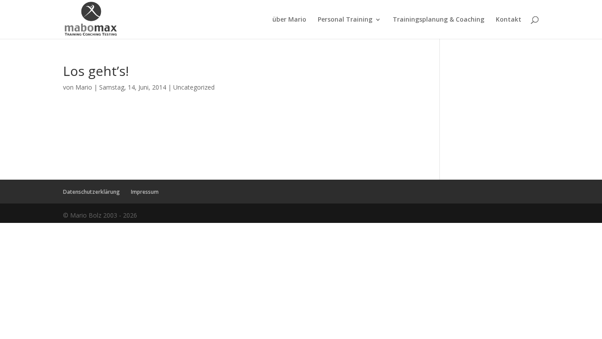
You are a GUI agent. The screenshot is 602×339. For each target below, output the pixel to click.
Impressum (145, 192)
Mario (83, 87)
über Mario (289, 19)
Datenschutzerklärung (91, 192)
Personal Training (345, 19)
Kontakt (508, 19)
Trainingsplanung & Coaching (438, 19)
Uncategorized (194, 87)
